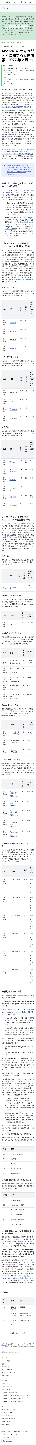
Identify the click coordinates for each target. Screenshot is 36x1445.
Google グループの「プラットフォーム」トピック (16, 1396)
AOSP (3, 43)
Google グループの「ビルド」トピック (12, 1398)
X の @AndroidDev (6, 1387)
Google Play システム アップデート (19, 280)
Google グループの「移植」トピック (12, 1401)
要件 (2, 1364)
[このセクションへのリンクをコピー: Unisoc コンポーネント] (22, 705)
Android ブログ (5, 1390)
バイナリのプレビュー (7, 1370)
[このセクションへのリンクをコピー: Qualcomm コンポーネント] (26, 760)
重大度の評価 (5, 137)
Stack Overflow (6, 1421)
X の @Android (5, 1384)
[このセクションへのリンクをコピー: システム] (10, 427)
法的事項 (25, 1431)
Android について (6, 1431)
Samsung (28, 1278)
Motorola (15, 1278)
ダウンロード (5, 1367)
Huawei (3, 1278)
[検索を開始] (22, 2)
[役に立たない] (23, 46)
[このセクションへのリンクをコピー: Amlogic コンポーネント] (23, 596)
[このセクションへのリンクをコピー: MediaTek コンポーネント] (25, 633)
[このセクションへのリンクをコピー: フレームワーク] (16, 287)
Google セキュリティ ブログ (9, 1393)
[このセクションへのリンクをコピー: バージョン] (14, 1293)
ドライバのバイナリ (7, 1376)
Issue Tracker (5, 1424)
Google (26, 1276)
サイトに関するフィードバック (12, 1437)
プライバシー (15, 1434)
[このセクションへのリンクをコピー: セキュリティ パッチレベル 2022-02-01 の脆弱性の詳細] (31, 247)
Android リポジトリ (7, 1361)
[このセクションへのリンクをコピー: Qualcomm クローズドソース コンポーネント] (9, 846)
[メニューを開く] (3, 2)
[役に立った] (20, 46)
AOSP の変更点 (6, 35)
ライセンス (6, 1434)
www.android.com (6, 1415)
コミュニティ (17, 1431)
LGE (9, 1278)
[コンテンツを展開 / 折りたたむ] (14, 66)
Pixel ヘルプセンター (7, 1412)
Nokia (21, 1278)
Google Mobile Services (8, 1418)
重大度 (6, 262)
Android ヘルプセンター (8, 1409)
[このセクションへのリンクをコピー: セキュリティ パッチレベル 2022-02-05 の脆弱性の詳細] (32, 520)
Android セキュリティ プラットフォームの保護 (16, 149)
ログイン (31, 2)
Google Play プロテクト (13, 193)
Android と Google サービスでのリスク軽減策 (16, 154)
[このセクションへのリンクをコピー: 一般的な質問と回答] (23, 992)
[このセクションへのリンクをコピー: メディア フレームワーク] (23, 357)
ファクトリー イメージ (8, 1373)
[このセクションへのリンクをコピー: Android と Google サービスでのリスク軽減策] (19, 186)
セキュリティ (20, 43)
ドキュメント (5, 8)
